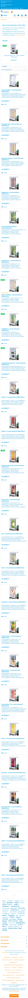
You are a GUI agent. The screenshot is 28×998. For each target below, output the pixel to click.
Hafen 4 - (18, 917)
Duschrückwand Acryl (17, 970)
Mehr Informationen (14, 991)
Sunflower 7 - (6, 906)
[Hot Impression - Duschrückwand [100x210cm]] (14, 797)
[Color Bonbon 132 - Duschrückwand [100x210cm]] (14, 694)
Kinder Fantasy (13, 928)
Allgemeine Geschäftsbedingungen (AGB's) (13, 965)
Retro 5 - (5, 926)
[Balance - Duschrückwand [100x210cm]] (14, 421)
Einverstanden (14, 995)
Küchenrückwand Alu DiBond (13, 977)
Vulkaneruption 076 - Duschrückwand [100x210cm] (13, 466)
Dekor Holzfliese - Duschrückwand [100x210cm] (12, 295)
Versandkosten (5, 952)
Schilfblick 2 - (5, 917)
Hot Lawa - (22, 902)
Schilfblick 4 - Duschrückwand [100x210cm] (10, 329)
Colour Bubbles (14, 912)
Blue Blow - (10, 902)
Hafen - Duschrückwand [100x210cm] (12, 875)
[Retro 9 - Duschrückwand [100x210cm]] (14, 558)
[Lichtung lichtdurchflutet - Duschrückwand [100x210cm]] (14, 217)
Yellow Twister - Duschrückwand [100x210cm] (11, 636)
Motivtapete (8, 970)
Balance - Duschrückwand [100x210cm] (13, 431)
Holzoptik (21, 908)
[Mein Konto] (21, 15)
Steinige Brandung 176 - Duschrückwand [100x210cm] (14, 56)
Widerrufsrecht (13, 962)
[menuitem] (4, 15)
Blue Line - (22, 915)
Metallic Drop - (21, 912)
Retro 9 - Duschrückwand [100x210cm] (13, 568)
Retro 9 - (5, 915)
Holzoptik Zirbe (20, 923)
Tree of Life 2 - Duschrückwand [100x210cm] (11, 500)
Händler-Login (7, 957)
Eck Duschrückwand (19, 975)
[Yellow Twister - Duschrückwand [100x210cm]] (14, 626)
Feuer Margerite (13, 919)
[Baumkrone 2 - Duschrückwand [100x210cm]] (14, 251)
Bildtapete (20, 967)
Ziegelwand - (15, 910)
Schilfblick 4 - (10, 901)
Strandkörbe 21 (6, 913)
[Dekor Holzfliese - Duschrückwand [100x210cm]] (14, 285)
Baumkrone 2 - (15, 906)
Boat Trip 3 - (17, 926)
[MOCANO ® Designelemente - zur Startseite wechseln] (7, 11)
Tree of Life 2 (11, 923)
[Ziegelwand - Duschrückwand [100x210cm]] (14, 182)
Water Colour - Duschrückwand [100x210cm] (11, 670)
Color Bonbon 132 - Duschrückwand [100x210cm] (12, 705)
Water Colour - (7, 904)
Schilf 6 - (21, 924)
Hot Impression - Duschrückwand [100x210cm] (11, 807)
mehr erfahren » (21, 35)
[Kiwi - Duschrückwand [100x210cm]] (14, 524)
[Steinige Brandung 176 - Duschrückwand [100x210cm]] (14, 48)
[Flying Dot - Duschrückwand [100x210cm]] (14, 592)
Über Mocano (15, 957)
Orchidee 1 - (5, 912)
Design (16, 902)
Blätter (12, 917)
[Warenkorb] (25, 15)
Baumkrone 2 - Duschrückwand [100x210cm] (11, 261)
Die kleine (11, 926)
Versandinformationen (7, 960)
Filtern (5, 66)
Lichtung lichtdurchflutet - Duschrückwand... (9, 227)
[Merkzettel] (18, 15)
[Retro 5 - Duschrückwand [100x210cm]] (14, 729)
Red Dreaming (21, 913)
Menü (5, 15)
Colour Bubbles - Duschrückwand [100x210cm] (11, 90)
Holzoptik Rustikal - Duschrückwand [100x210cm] (12, 159)
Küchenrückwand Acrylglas (8, 980)
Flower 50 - (14, 913)
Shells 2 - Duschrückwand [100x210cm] (13, 397)
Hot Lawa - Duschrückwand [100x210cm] (14, 772)
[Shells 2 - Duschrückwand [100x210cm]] (14, 387)
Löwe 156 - (5, 924)
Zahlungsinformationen (19, 960)
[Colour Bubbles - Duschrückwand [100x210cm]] (14, 80)
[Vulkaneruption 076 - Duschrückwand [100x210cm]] (14, 455)
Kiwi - (17, 915)
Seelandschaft (6, 908)
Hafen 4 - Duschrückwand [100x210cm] (13, 841)
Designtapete (14, 982)
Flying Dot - (11, 915)
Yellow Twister (13, 921)
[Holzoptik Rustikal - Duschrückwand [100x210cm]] (14, 148)
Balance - (4, 901)
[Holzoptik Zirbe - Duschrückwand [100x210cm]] (14, 114)
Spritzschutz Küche (20, 980)
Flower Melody (13, 924)
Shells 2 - (16, 904)
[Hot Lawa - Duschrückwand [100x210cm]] (14, 763)
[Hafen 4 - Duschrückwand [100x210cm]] (14, 831)
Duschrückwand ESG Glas (8, 975)
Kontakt (21, 957)
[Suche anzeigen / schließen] (14, 15)
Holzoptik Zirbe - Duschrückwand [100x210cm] (11, 124)
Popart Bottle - (6, 910)
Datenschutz (7, 967)
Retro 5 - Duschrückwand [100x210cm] (13, 738)
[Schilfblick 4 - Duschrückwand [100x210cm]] (14, 319)
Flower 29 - (17, 901)
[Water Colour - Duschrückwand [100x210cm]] (14, 660)
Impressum (14, 967)
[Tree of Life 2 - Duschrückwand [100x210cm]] (14, 490)
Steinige (5, 919)
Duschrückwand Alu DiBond (13, 972)
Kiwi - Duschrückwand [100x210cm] (12, 534)
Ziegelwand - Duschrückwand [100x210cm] (10, 193)
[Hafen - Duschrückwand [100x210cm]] (14, 865)
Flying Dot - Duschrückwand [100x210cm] (14, 602)
